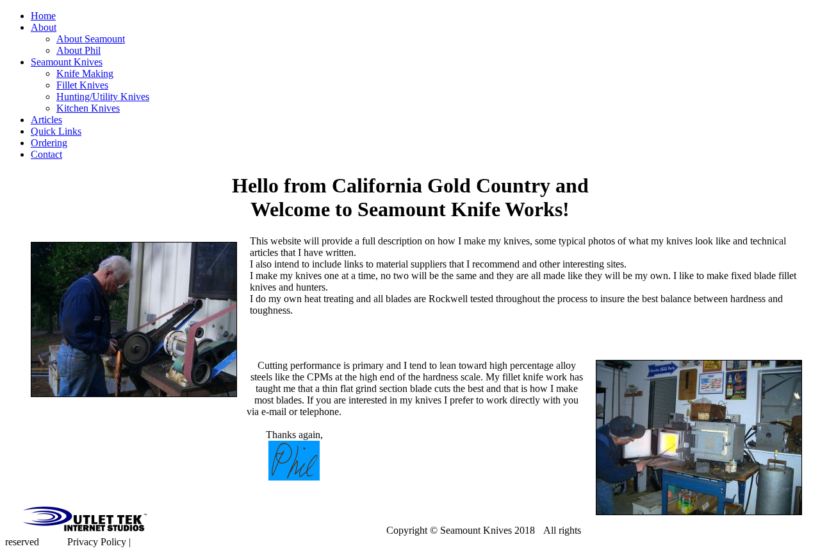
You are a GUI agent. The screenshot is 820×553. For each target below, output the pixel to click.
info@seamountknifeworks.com (280, 530)
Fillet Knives (82, 85)
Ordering (49, 142)
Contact (46, 154)
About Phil (78, 50)
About (43, 27)
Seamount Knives (66, 61)
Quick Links (56, 131)
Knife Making (84, 73)
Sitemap (149, 541)
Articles (46, 119)
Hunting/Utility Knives (102, 96)
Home (43, 15)
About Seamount (90, 38)
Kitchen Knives (88, 108)
